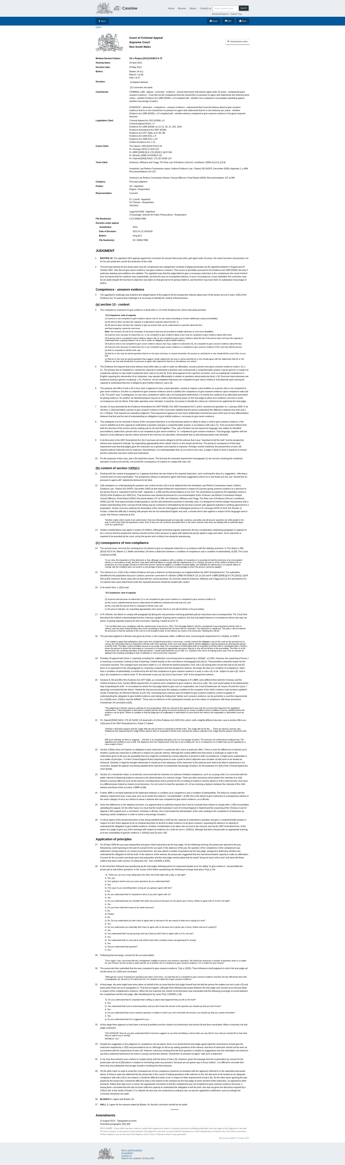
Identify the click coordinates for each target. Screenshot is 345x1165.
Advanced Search (220, 14)
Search (243, 8)
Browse (182, 8)
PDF (229, 21)
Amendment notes (239, 41)
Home (171, 8)
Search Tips (236, 14)
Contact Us (126, 1155)
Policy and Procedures (131, 1150)
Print (243, 21)
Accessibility (127, 1152)
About (193, 8)
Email (215, 21)
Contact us (205, 8)
